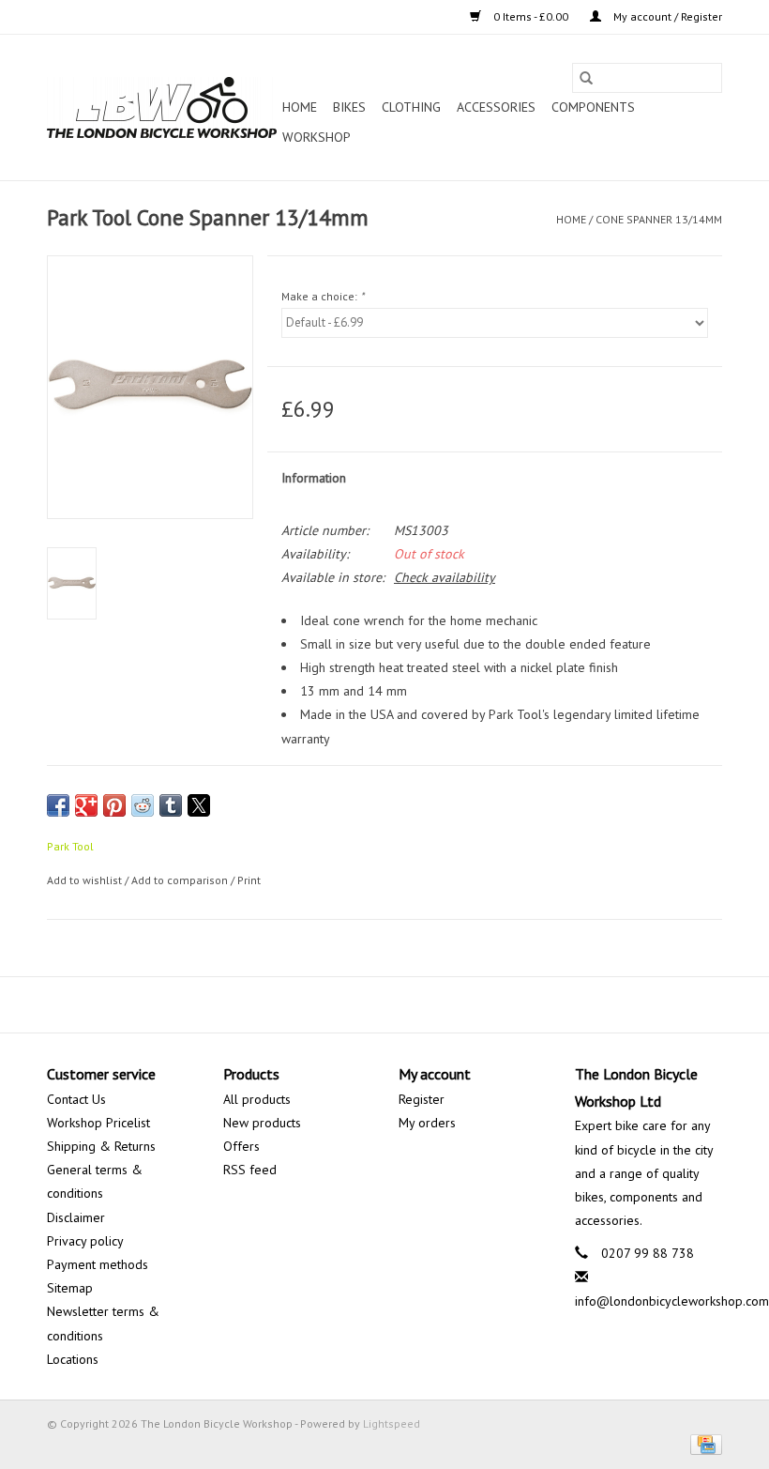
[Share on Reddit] (142, 805)
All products (257, 1099)
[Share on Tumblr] (170, 805)
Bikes (349, 107)
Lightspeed (391, 1423)
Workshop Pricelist (98, 1122)
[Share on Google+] (86, 805)
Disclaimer (76, 1217)
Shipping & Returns (101, 1146)
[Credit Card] (703, 1443)
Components (593, 107)
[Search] (586, 78)
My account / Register (666, 16)
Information (313, 477)
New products (262, 1122)
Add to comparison (181, 880)
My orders (427, 1122)
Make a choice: (322, 296)
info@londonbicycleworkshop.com (672, 1301)
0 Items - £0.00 (530, 16)
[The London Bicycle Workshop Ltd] (162, 107)
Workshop (316, 137)
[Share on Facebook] (58, 805)
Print (249, 880)
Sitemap (70, 1287)
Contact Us (76, 1099)
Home (299, 107)
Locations (72, 1359)
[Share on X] (199, 805)
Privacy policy (85, 1240)
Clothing (411, 107)
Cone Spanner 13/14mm (659, 219)
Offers (241, 1146)
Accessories (496, 107)
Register (422, 1099)
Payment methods (97, 1264)
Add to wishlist (86, 880)
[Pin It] (114, 805)
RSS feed (250, 1169)
